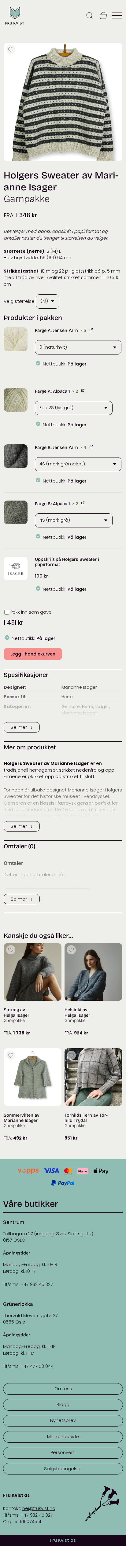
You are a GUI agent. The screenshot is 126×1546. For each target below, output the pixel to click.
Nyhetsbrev (63, 1420)
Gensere (70, 706)
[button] (15, 339)
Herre (67, 697)
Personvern (63, 1452)
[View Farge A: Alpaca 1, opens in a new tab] (83, 390)
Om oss (63, 1389)
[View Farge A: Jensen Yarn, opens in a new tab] (92, 329)
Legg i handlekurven (32, 654)
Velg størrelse (19, 301)
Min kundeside (63, 1437)
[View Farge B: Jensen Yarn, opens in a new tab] (92, 446)
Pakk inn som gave (31, 612)
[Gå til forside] (15, 25)
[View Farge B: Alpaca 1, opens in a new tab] (83, 503)
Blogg (63, 1404)
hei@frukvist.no (38, 1508)
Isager (102, 706)
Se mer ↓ (22, 727)
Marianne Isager (79, 687)
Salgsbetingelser (63, 1469)
